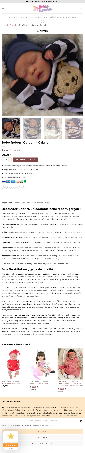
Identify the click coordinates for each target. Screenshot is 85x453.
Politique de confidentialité (49, 449)
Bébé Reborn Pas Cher (63, 17)
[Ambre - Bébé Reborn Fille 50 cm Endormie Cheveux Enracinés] (70, 363)
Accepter (42, 431)
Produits (13, 25)
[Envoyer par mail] (15, 187)
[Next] (79, 75)
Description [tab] (7, 203)
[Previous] (6, 75)
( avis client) (16, 150)
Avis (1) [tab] (47, 203)
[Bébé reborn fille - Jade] (14, 363)
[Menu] (3, 8)
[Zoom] (4, 113)
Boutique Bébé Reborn (33, 17)
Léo (70, 264)
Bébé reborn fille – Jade (11, 384)
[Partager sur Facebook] (8, 187)
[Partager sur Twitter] (12, 187)
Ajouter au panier (25, 160)
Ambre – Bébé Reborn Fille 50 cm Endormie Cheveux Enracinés (70, 385)
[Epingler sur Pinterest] (19, 187)
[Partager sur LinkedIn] (23, 187)
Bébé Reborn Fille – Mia (39, 384)
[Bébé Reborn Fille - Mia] (42, 363)
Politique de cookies (32, 449)
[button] (82, 421)
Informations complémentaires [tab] (28, 203)
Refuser (42, 438)
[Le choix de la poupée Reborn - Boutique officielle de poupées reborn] (42, 8)
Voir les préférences (43, 444)
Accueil (12, 17)
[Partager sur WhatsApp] (4, 187)
